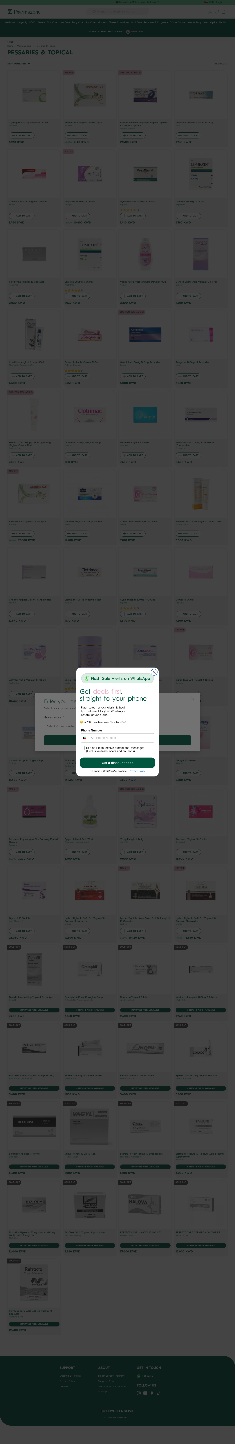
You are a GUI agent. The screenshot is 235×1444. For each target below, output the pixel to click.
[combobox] (87, 737)
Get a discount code (117, 763)
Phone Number (91, 730)
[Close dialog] (154, 672)
